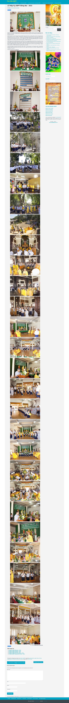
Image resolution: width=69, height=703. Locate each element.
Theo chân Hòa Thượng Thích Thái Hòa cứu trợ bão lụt (16, 662)
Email (8, 685)
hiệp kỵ (37, 658)
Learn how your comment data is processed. (26, 696)
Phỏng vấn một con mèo (38, 662)
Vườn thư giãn (29, 698)
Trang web (8, 689)
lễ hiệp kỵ (14, 659)
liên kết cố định (29, 659)
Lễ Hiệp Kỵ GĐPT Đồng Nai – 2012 (15, 651)
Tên (8, 681)
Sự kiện (9, 698)
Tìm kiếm (47, 27)
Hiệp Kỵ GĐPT (22, 658)
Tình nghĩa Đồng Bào (42, 698)
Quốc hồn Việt (13, 698)
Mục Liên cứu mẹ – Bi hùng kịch (51, 38)
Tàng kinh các (19, 698)
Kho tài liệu (24, 698)
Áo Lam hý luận (35, 698)
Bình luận (8, 669)
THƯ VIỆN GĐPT (58, 117)
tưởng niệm (18, 659)
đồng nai (21, 659)
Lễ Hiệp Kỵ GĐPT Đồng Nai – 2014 (15, 650)
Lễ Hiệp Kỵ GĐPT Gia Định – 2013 (15, 652)
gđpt (35, 658)
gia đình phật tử (31, 658)
